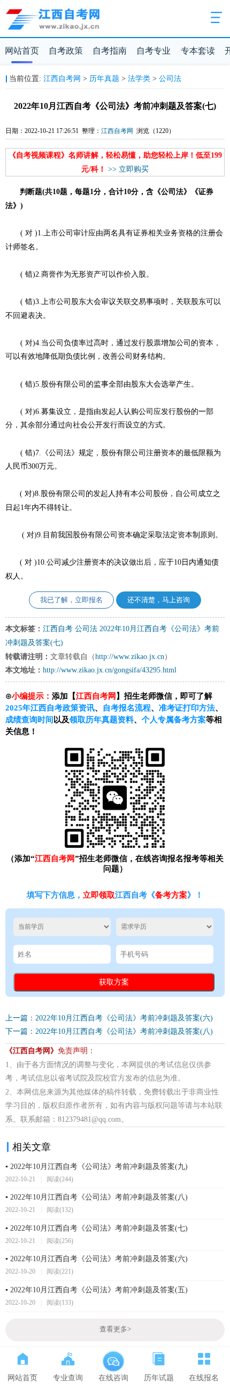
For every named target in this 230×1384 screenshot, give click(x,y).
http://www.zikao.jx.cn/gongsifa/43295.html (110, 670)
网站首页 (22, 50)
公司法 (170, 79)
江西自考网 (62, 79)
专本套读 (198, 50)
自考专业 (153, 50)
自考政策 (66, 50)
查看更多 (115, 1329)
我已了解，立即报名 (71, 600)
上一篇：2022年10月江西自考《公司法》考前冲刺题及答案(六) (109, 1018)
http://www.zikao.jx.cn (129, 657)
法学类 (139, 79)
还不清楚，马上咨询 (158, 600)
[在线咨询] (113, 1356)
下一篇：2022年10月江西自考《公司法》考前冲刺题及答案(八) (109, 1031)
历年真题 (104, 79)
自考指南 (110, 50)
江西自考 (58, 629)
